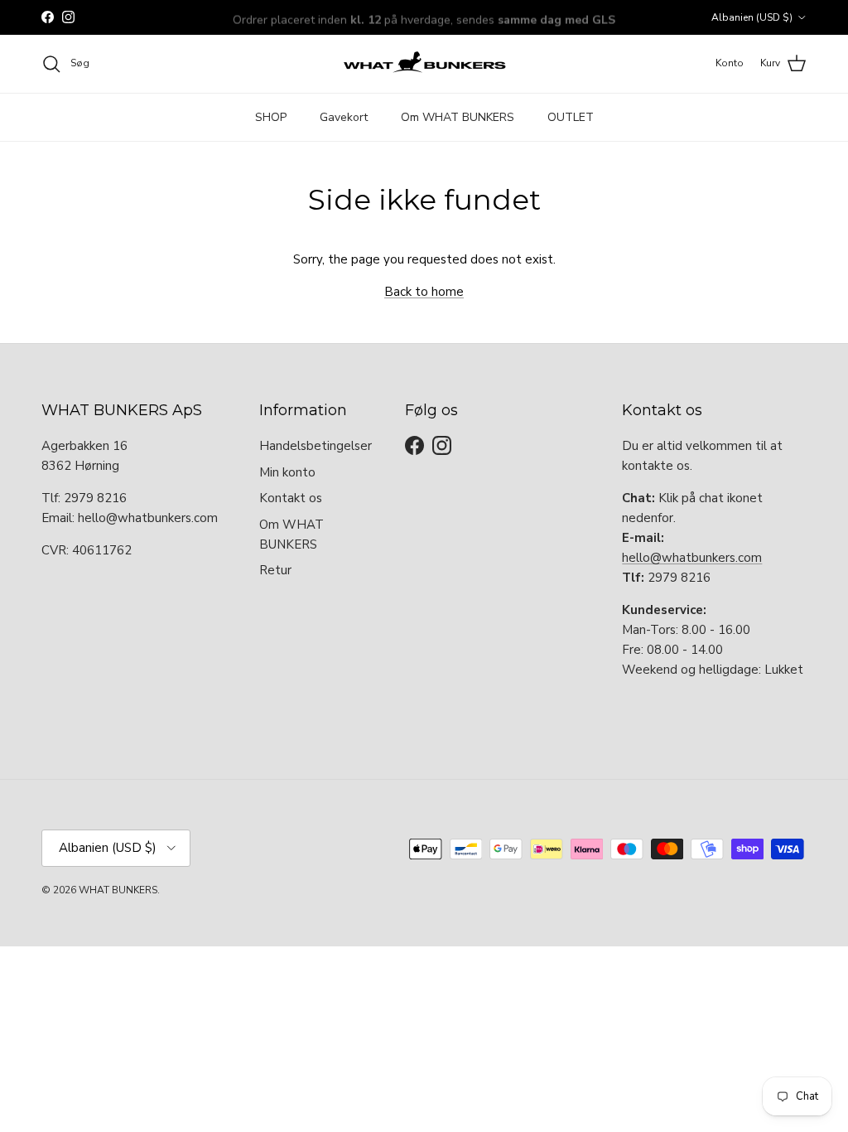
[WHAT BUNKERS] (424, 63)
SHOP (271, 117)
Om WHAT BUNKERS (457, 117)
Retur (275, 570)
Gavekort (344, 117)
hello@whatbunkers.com (692, 557)
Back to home (424, 291)
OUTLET (570, 117)
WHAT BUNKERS (118, 890)
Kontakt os (290, 498)
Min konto (287, 472)
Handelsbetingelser (315, 446)
